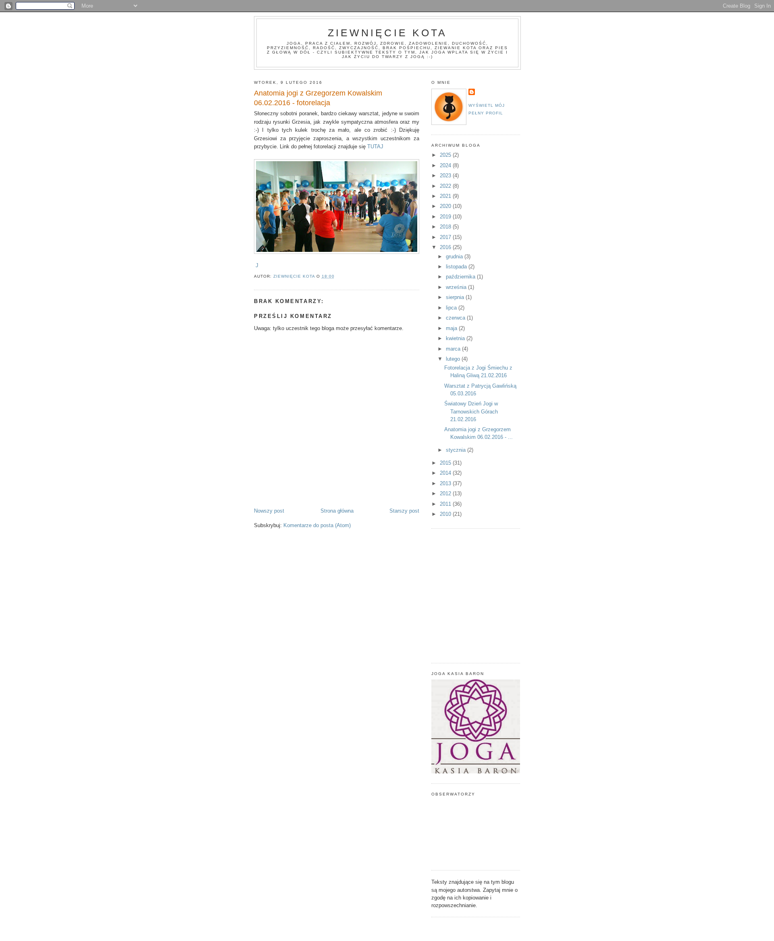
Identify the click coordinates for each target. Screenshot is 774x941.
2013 (446, 483)
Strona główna (337, 511)
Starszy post (404, 511)
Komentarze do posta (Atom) (317, 525)
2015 (446, 463)
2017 (446, 237)
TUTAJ (375, 146)
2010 (446, 514)
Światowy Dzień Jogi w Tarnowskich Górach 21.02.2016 (471, 411)
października (461, 277)
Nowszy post (269, 511)
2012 (446, 493)
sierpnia (456, 297)
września (457, 287)
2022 (446, 186)
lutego (454, 359)
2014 (446, 473)
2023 (446, 175)
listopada (457, 267)
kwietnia (456, 338)
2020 (446, 206)
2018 (446, 227)
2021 (446, 196)
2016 (446, 247)
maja (452, 328)
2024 (446, 165)
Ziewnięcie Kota (387, 32)
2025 (446, 155)
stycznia (456, 450)
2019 (446, 217)
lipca (452, 308)
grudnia (455, 256)
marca (454, 349)
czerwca (456, 318)
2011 (446, 504)
